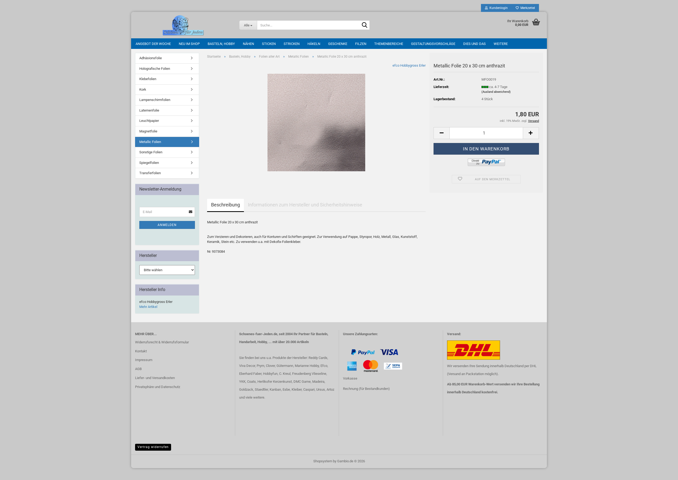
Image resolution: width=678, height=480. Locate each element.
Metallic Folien (150, 142)
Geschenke (337, 44)
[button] (441, 133)
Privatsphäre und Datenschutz (157, 387)
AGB (138, 369)
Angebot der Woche (153, 44)
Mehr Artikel (148, 307)
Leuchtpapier (149, 121)
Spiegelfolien (149, 163)
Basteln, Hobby (221, 44)
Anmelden (167, 225)
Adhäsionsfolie (150, 58)
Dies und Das (474, 44)
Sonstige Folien (150, 152)
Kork (142, 89)
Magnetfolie (148, 131)
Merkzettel (527, 8)
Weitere (501, 44)
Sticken (269, 44)
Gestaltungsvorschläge (433, 44)
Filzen (360, 44)
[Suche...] (365, 25)
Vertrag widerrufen (153, 447)
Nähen (248, 44)
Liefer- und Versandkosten (155, 378)
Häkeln (313, 44)
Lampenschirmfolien (154, 100)
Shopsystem (322, 461)
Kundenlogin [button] (498, 8)
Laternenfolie (149, 110)
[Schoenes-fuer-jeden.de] (183, 25)
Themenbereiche (388, 44)
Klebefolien (147, 79)
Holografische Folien (154, 69)
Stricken (292, 44)
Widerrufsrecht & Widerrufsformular (162, 342)
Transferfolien (150, 173)
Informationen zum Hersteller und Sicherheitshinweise (305, 204)
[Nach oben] (15, 472)
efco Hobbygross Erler (409, 65)
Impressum (143, 360)
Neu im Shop (189, 44)
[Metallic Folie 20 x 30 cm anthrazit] (316, 122)
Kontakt (141, 351)
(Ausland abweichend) (496, 92)
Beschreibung (225, 204)
